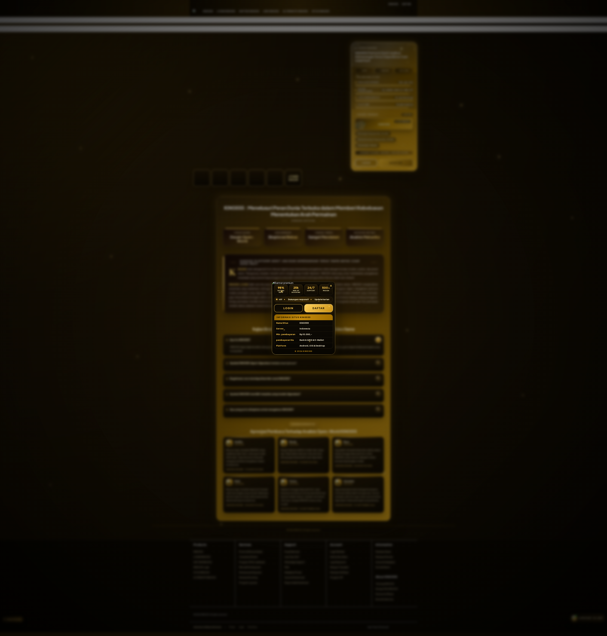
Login (288, 308)
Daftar (319, 308)
